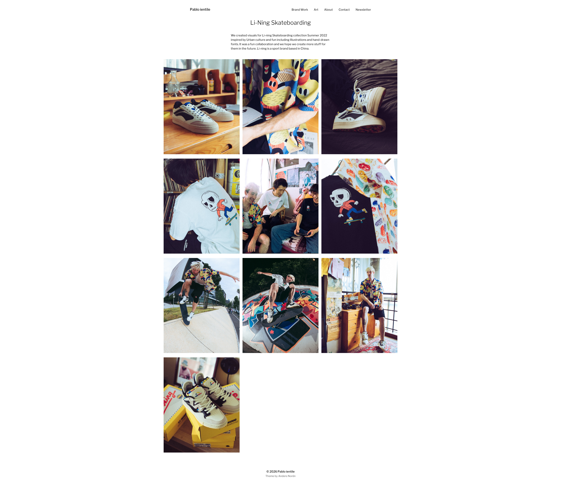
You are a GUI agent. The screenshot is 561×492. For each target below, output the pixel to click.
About (328, 9)
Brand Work (300, 9)
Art (316, 9)
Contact (344, 9)
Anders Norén (287, 476)
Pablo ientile (200, 9)
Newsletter (363, 9)
